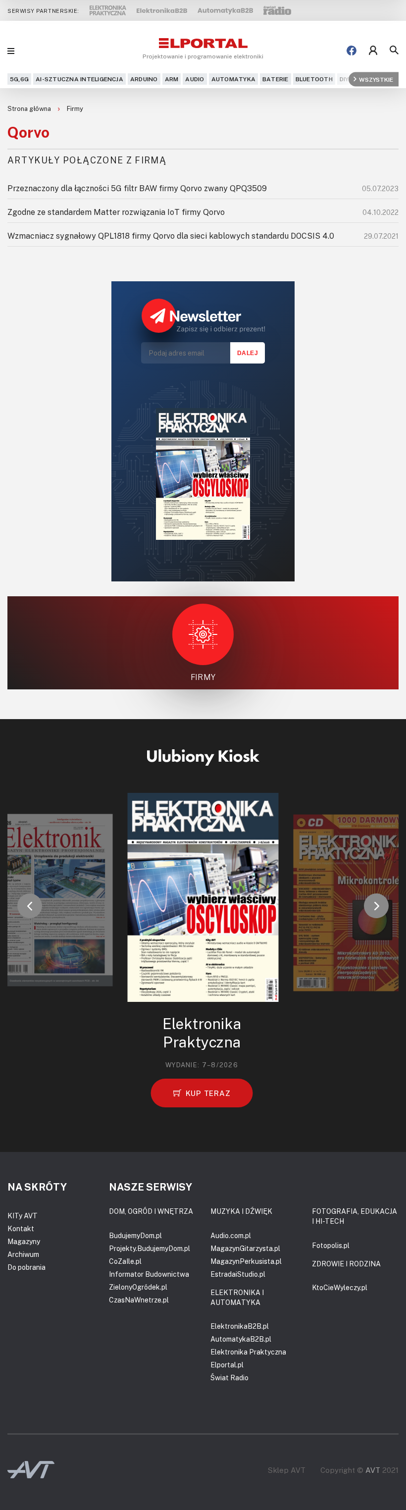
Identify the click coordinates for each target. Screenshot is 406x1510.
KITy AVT (22, 1215)
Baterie (275, 79)
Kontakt (20, 1228)
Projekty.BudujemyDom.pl (149, 1248)
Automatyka (233, 79)
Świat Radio (229, 1377)
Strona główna (29, 108)
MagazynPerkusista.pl (246, 1261)
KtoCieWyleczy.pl (339, 1287)
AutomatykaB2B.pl (240, 1339)
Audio (194, 79)
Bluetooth (314, 79)
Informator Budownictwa (149, 1274)
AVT (372, 1469)
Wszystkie (376, 79)
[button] (29, 905)
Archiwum (23, 1254)
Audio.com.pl (230, 1235)
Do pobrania (26, 1267)
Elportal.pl (227, 1364)
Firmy (75, 108)
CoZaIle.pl (125, 1261)
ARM (172, 79)
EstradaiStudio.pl (237, 1274)
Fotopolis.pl (331, 1245)
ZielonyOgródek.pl (138, 1287)
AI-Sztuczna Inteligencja (79, 79)
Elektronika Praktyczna (248, 1352)
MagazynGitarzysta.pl (245, 1248)
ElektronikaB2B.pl (239, 1326)
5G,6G (19, 79)
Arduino (144, 79)
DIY (344, 79)
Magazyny (23, 1241)
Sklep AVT (286, 1470)
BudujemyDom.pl (135, 1235)
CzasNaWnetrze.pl (139, 1300)
